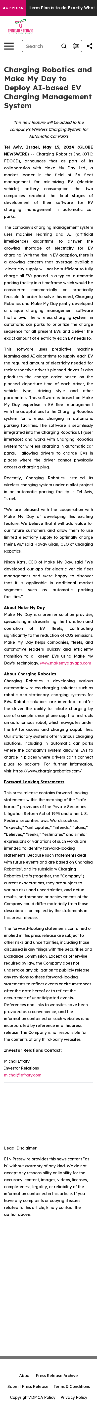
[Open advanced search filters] (76, 46)
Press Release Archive (57, 1375)
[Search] (64, 46)
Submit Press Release (27, 1386)
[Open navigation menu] (9, 46)
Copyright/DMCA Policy (32, 1397)
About (25, 1375)
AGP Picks (13, 8)
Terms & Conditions (71, 1386)
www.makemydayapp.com (65, 663)
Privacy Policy (73, 1397)
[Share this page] (89, 46)
